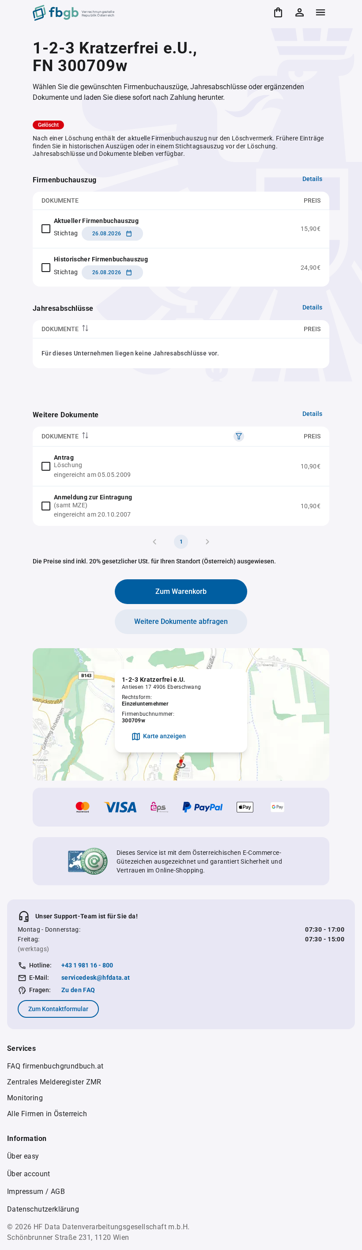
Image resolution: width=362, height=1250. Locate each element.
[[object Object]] (239, 436)
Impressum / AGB (36, 1191)
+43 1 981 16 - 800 (87, 965)
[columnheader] (129, 329)
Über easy (23, 1156)
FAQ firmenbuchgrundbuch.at (55, 1066)
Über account (28, 1174)
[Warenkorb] (278, 12)
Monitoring (25, 1098)
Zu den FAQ (78, 989)
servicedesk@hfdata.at (95, 977)
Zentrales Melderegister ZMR (54, 1082)
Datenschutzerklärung (43, 1209)
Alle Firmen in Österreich (47, 1114)
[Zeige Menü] (320, 12)
